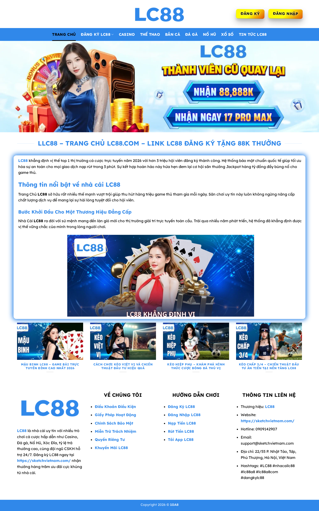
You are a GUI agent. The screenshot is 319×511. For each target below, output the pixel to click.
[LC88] (159, 14)
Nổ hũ (209, 34)
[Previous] (16, 353)
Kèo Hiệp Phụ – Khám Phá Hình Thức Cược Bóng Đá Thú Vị (196, 366)
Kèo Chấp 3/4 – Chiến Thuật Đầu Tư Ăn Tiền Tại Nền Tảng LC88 (269, 366)
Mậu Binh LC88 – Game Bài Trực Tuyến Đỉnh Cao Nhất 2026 (50, 366)
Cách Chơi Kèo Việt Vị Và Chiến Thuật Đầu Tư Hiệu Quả (122, 366)
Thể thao (150, 34)
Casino (127, 34)
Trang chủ (64, 34)
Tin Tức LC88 (253, 34)
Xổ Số (227, 34)
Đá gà (191, 34)
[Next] (302, 353)
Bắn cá (172, 34)
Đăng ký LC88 (95, 34)
